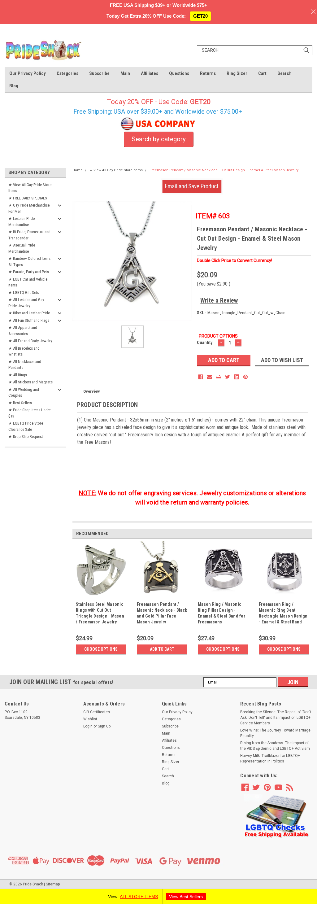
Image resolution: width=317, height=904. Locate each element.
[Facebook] (200, 376)
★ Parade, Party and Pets (28, 271)
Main (125, 73)
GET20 (200, 16)
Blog (13, 86)
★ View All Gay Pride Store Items (29, 187)
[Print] (218, 376)
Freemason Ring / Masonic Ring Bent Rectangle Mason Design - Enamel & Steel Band (283, 613)
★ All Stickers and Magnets (30, 382)
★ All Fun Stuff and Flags (28, 320)
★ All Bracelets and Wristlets (24, 351)
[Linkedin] (236, 376)
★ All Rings (17, 375)
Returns (208, 73)
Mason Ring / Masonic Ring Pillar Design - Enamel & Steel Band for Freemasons (221, 613)
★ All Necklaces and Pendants (24, 364)
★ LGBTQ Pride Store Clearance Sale (25, 426)
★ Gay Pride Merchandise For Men (29, 208)
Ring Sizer (237, 73)
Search (284, 73)
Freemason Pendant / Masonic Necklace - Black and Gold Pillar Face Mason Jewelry (162, 613)
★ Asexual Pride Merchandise (21, 248)
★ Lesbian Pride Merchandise (21, 221)
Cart (262, 73)
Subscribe (99, 73)
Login (88, 726)
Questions (179, 73)
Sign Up (104, 726)
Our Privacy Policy (27, 73)
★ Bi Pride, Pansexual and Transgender (29, 234)
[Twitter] (227, 376)
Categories (67, 73)
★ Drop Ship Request (25, 436)
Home (77, 170)
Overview (91, 391)
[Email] (209, 376)
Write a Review (219, 300)
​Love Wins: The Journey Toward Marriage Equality (275, 733)
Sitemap (53, 884)
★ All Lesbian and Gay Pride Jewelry (26, 302)
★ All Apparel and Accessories (22, 330)
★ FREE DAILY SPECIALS (27, 198)
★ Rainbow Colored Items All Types (29, 261)
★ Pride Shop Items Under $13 (29, 413)
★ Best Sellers (20, 402)
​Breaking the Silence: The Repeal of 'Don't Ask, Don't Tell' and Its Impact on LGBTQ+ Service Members (275, 717)
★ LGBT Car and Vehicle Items (27, 282)
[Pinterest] (245, 376)
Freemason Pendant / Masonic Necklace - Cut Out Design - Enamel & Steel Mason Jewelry (224, 170)
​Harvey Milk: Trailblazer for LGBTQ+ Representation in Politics (270, 758)
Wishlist (90, 719)
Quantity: (205, 342)
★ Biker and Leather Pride (29, 313)
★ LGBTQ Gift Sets (23, 292)
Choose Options (101, 649)
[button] (276, 816)
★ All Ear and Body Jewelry (30, 340)
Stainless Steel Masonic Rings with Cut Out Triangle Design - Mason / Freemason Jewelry (100, 613)
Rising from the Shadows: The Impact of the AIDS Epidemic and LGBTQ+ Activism (275, 746)
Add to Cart (162, 649)
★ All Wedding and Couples (23, 392)
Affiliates (149, 73)
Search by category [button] (159, 139)
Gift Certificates (96, 712)
